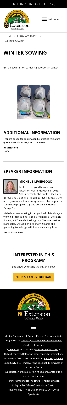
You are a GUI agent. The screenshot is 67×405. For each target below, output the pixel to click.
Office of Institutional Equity (40, 385)
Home (8, 36)
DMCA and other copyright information (42, 353)
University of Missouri (46, 349)
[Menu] (33, 327)
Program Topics (27, 36)
